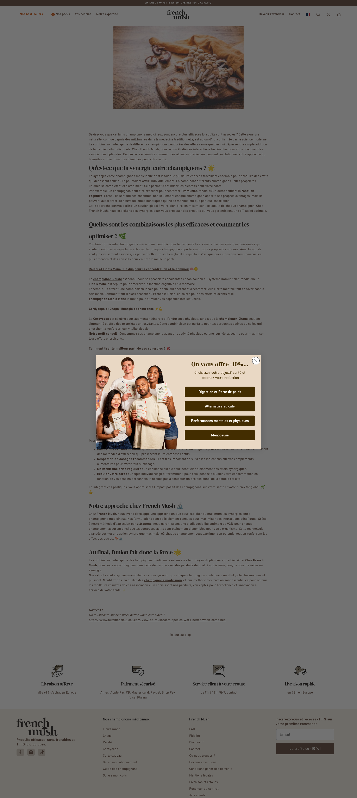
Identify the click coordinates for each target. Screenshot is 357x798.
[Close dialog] (255, 360)
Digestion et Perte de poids (220, 391)
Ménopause (220, 435)
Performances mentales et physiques (220, 420)
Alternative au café (220, 406)
